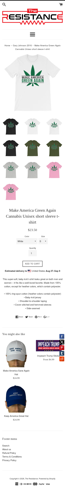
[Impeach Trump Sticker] (49, 345)
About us (6, 449)
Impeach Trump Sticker (48, 355)
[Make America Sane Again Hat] (16, 353)
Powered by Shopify (47, 478)
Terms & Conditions (12, 456)
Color (27, 236)
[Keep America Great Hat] (16, 398)
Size (43, 236)
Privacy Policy (9, 460)
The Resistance (31, 478)
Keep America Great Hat (16, 415)
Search (5, 445)
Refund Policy (9, 452)
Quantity (32, 248)
